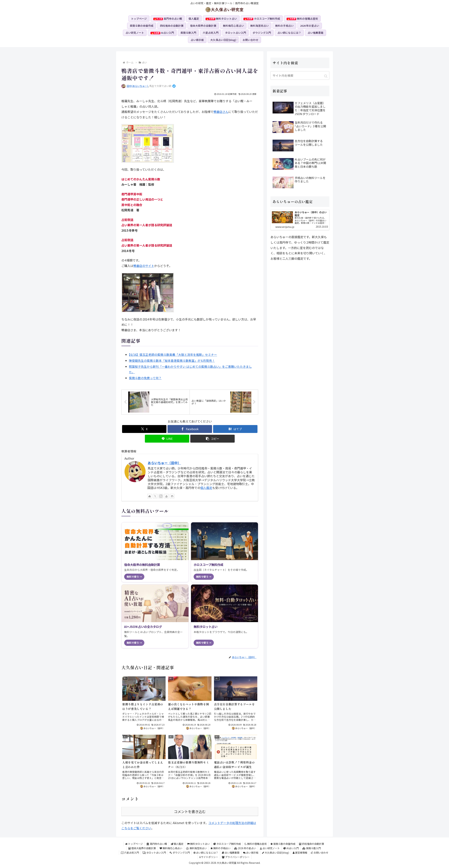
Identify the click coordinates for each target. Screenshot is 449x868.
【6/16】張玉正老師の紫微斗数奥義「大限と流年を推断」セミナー (173, 354)
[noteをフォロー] (172, 496)
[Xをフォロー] (155, 496)
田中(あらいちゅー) (137, 86)
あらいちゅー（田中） (164, 462)
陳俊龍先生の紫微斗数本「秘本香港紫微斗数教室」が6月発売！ (172, 360)
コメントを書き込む (190, 811)
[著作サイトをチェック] (149, 496)
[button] (212, 439)
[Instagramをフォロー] (161, 496)
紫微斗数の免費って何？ (145, 378)
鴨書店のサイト (143, 265)
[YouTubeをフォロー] (166, 496)
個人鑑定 (206, 487)
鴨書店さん (220, 111)
